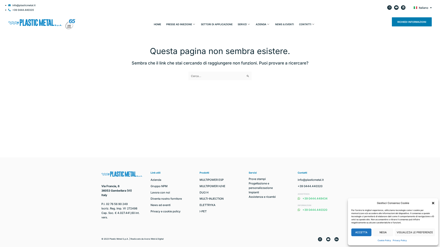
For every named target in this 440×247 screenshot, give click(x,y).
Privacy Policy (400, 240)
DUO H (204, 192)
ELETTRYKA (207, 205)
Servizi (242, 24)
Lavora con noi (160, 192)
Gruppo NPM (159, 186)
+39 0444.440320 (310, 186)
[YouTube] (328, 239)
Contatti (305, 24)
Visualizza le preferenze (415, 232)
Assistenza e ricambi (262, 196)
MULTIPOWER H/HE (212, 186)
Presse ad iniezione (179, 24)
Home (157, 24)
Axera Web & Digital (154, 239)
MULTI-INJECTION (212, 198)
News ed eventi (160, 205)
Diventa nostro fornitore (166, 198)
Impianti (254, 192)
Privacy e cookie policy (165, 211)
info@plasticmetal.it (311, 179)
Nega (383, 232)
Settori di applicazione (217, 24)
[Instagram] (320, 239)
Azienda (261, 24)
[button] (433, 203)
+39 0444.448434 (315, 198)
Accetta (361, 232)
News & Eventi (284, 24)
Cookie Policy (384, 240)
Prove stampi (257, 179)
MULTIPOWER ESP (212, 179)
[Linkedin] (336, 239)
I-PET (203, 211)
